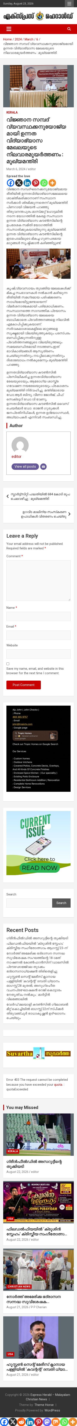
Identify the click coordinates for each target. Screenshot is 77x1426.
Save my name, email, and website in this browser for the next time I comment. (35, 671)
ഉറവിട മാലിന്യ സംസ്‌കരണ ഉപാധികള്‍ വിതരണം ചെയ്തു (43, 514)
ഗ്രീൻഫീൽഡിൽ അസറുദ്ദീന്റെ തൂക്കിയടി (37, 938)
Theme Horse (44, 1405)
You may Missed (22, 1107)
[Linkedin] (27, 183)
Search (11, 894)
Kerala (12, 112)
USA (10, 1218)
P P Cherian (39, 1307)
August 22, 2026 (17, 1172)
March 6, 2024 (15, 169)
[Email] (43, 466)
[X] (19, 183)
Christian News (19, 1286)
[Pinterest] (35, 183)
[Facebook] (10, 183)
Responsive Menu (69, 3)
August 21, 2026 (17, 1307)
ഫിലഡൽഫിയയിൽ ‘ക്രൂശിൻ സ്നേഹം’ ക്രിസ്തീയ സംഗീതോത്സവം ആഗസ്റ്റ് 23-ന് (37, 1234)
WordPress (52, 1410)
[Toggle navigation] (9, 29)
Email (11, 626)
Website (12, 645)
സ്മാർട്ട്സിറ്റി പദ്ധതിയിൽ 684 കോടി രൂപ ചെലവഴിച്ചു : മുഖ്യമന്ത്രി (40, 496)
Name (11, 608)
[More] (52, 183)
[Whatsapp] (44, 183)
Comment (14, 556)
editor (32, 169)
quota (58, 1085)
